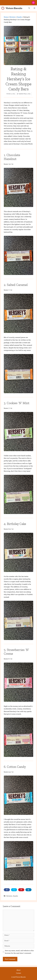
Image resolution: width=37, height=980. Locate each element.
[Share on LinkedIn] (28, 889)
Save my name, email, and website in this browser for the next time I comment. (19, 952)
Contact (18, 973)
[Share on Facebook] (7, 889)
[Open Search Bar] (29, 8)
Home (6, 17)
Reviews (12, 17)
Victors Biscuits (14, 8)
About (18, 970)
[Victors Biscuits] (3, 8)
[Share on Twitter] (14, 889)
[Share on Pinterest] (21, 889)
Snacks (19, 17)
